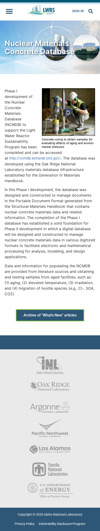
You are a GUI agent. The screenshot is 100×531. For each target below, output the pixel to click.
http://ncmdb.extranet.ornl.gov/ (35, 158)
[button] (9, 11)
